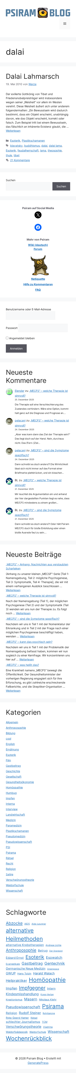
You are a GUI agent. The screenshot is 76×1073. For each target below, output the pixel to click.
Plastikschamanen (33, 140)
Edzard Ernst (15, 958)
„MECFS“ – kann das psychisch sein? (29, 641)
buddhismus (32, 145)
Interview (12, 809)
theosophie (55, 150)
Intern (51, 988)
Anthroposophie (16, 727)
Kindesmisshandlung (22, 994)
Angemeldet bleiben (21, 338)
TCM (44, 1021)
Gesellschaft (13, 776)
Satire (9, 874)
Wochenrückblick (29, 1038)
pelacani (20, 420)
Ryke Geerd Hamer (17, 1017)
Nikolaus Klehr (48, 999)
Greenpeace (53, 969)
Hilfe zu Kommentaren (38, 284)
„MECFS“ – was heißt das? (22, 664)
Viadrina (48, 1026)
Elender (19, 390)
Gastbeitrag (13, 765)
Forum (38, 249)
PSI (8, 847)
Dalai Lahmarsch (32, 76)
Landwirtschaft (15, 814)
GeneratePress (38, 1063)
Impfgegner (32, 988)
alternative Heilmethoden (24, 934)
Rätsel (10, 858)
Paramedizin (14, 825)
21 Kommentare (20, 160)
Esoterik (15, 140)
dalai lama (55, 145)
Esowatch (54, 957)
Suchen (10, 180)
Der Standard (56, 951)
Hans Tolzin (24, 973)
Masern (30, 999)
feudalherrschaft (28, 150)
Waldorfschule (15, 885)
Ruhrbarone (49, 1013)
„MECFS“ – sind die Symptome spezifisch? (32, 618)
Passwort (12, 328)
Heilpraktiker (16, 980)
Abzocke (14, 923)
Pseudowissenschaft (19, 841)
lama (43, 150)
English (10, 744)
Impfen (10, 798)
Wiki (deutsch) (38, 245)
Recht (9, 863)
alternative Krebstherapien (25, 945)
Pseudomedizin (15, 836)
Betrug (43, 950)
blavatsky (16, 145)
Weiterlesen (13, 130)
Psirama (11, 852)
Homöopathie (14, 787)
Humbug (11, 792)
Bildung (10, 733)
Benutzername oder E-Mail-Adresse (28, 309)
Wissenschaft (14, 890)
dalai (44, 145)
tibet (16, 155)
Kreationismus (14, 999)
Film (8, 760)
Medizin (11, 820)
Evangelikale (13, 963)
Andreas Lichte (53, 945)
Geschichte (13, 771)
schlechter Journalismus (23, 1022)
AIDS (27, 923)
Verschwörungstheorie (20, 879)
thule (9, 155)
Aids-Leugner (39, 923)
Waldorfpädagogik (17, 1031)
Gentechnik (54, 963)
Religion (11, 869)
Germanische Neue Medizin (25, 968)
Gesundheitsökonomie (20, 782)
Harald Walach (44, 973)
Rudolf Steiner (30, 1013)
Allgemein (12, 722)
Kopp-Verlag (47, 994)
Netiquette (38, 278)
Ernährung (12, 749)
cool (8, 738)
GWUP (11, 973)
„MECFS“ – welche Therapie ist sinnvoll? (31, 595)
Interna (10, 803)
